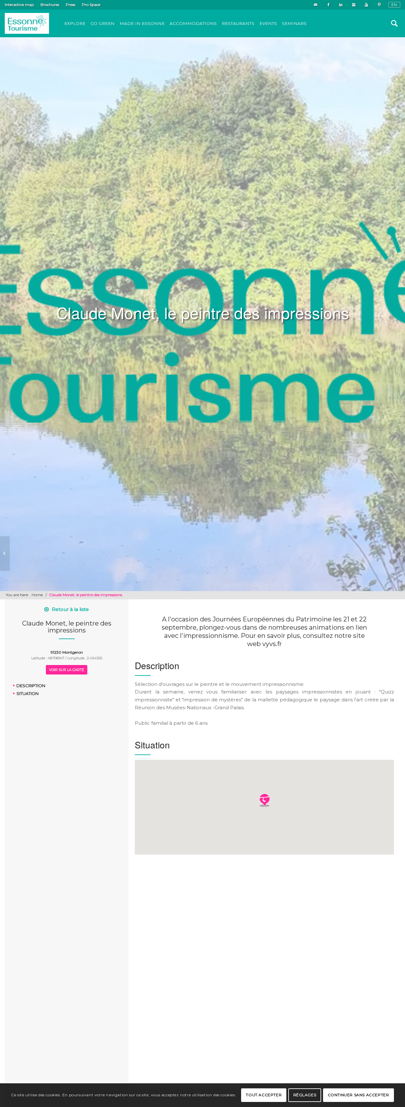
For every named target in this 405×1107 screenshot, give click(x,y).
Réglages (304, 1094)
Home (37, 594)
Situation (27, 693)
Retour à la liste (70, 609)
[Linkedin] (341, 4)
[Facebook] (328, 4)
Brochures (49, 4)
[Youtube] (366, 4)
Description (30, 685)
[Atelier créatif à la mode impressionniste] (5, 553)
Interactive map (19, 4)
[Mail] (315, 4)
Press (70, 4)
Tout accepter (264, 1094)
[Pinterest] (379, 4)
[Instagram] (353, 4)
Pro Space (91, 4)
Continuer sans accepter (358, 1094)
